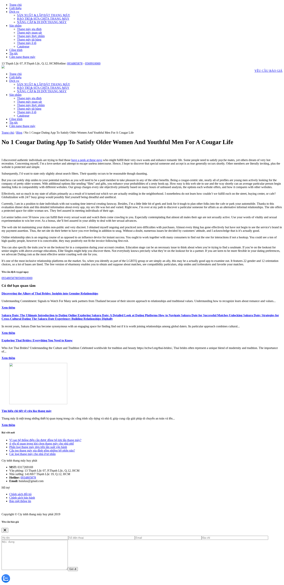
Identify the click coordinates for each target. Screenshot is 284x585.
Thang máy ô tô (26, 43)
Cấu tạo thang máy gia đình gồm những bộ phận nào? (42, 450)
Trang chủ (15, 4)
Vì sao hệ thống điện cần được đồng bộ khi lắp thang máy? (45, 440)
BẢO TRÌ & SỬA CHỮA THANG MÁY (43, 18)
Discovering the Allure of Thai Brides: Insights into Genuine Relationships (50, 293)
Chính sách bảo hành (22, 497)
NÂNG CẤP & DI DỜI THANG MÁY (42, 22)
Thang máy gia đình (29, 29)
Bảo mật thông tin (20, 501)
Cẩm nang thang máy (22, 57)
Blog (19, 132)
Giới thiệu (15, 8)
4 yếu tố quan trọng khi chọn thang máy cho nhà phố (41, 443)
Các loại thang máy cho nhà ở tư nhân (32, 454)
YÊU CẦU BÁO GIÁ (268, 70)
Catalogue (23, 46)
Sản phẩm (15, 25)
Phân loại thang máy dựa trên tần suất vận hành (38, 447)
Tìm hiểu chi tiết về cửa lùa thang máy (27, 411)
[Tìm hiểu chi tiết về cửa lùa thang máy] (38, 403)
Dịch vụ (14, 11)
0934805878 (74, 63)
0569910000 (92, 63)
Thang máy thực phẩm (31, 36)
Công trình (15, 50)
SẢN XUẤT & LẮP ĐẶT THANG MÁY (43, 15)
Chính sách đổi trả (20, 494)
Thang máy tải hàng (29, 39)
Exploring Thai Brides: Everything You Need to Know (37, 340)
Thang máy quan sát (29, 32)
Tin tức (13, 53)
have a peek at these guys (86, 160)
